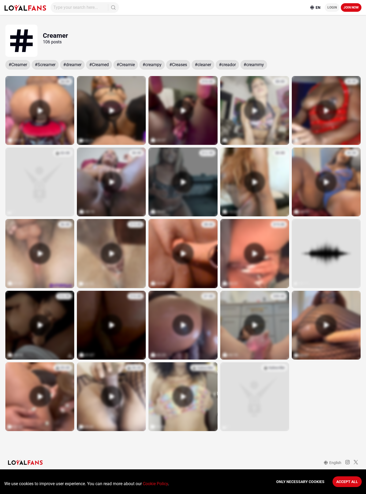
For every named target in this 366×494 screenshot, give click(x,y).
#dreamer (72, 64)
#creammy (254, 64)
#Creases (178, 64)
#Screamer (45, 64)
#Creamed (99, 64)
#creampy (152, 64)
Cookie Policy (155, 483)
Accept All (347, 482)
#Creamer (18, 64)
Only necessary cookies (300, 482)
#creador (227, 64)
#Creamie (126, 64)
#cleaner (203, 64)
